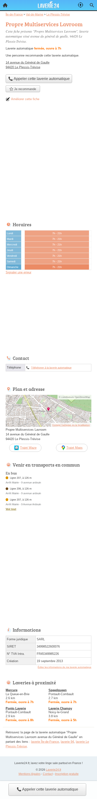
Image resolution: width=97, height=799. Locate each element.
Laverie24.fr (53, 769)
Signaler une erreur (18, 272)
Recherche (92, 5)
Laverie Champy (60, 708)
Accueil (5, 5)
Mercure (11, 690)
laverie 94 (67, 741)
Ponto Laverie (16, 708)
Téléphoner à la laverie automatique (51, 367)
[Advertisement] (48, 163)
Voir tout (11, 509)
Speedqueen (57, 690)
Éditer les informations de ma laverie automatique (64, 667)
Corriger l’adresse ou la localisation (71, 425)
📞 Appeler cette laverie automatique (47, 789)
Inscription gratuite (67, 774)
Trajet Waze (28, 447)
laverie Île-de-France (45, 741)
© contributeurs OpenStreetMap (74, 397)
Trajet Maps (74, 447)
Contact (48, 774)
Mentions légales (29, 774)
